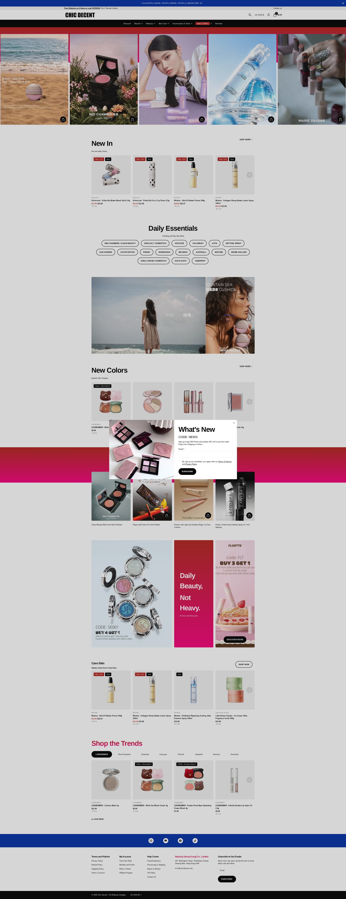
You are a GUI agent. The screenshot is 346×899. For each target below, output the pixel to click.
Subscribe (187, 471)
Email (181, 449)
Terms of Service (224, 461)
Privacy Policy (191, 464)
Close (234, 423)
